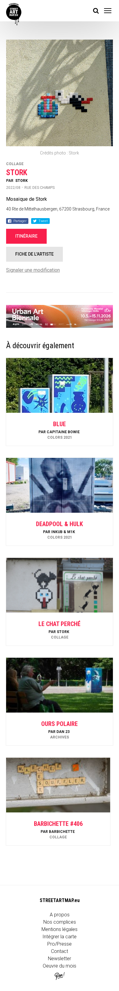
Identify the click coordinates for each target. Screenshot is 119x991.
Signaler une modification (33, 270)
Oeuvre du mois (59, 966)
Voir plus (59, 429)
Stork (21, 181)
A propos (60, 915)
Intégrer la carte (59, 937)
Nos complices (59, 922)
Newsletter (59, 958)
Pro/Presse (59, 944)
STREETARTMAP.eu (60, 900)
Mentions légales (59, 929)
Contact (59, 951)
